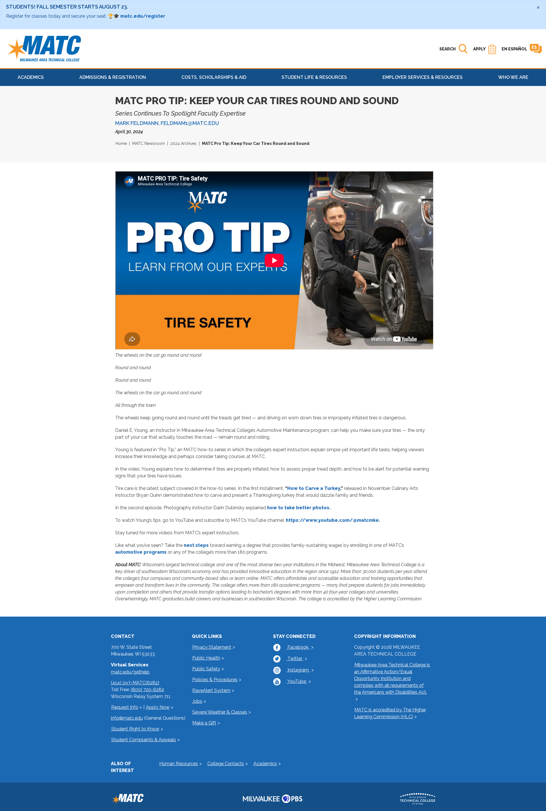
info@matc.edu (127, 718)
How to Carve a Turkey (313, 488)
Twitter (294, 658)
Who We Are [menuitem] (513, 77)
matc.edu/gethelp (130, 672)
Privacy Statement (211, 647)
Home (121, 143)
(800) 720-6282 (147, 689)
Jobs (197, 701)
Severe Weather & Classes (219, 712)
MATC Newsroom (148, 143)
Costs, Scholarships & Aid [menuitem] (213, 77)
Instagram (298, 670)
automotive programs (141, 552)
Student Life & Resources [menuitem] (314, 77)
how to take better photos (298, 507)
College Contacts (225, 763)
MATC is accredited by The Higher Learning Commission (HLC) (390, 713)
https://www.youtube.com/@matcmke (332, 520)
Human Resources (178, 763)
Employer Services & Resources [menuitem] (422, 77)
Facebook (298, 647)
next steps (196, 545)
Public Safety (206, 669)
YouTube (296, 681)
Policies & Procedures (214, 679)
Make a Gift (204, 723)
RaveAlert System (211, 690)
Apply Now (157, 707)
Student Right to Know (135, 729)
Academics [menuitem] (31, 77)
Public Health (206, 658)
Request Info (124, 707)
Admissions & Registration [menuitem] (112, 77)
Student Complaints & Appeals (143, 739)
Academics (265, 763)
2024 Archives (183, 143)
